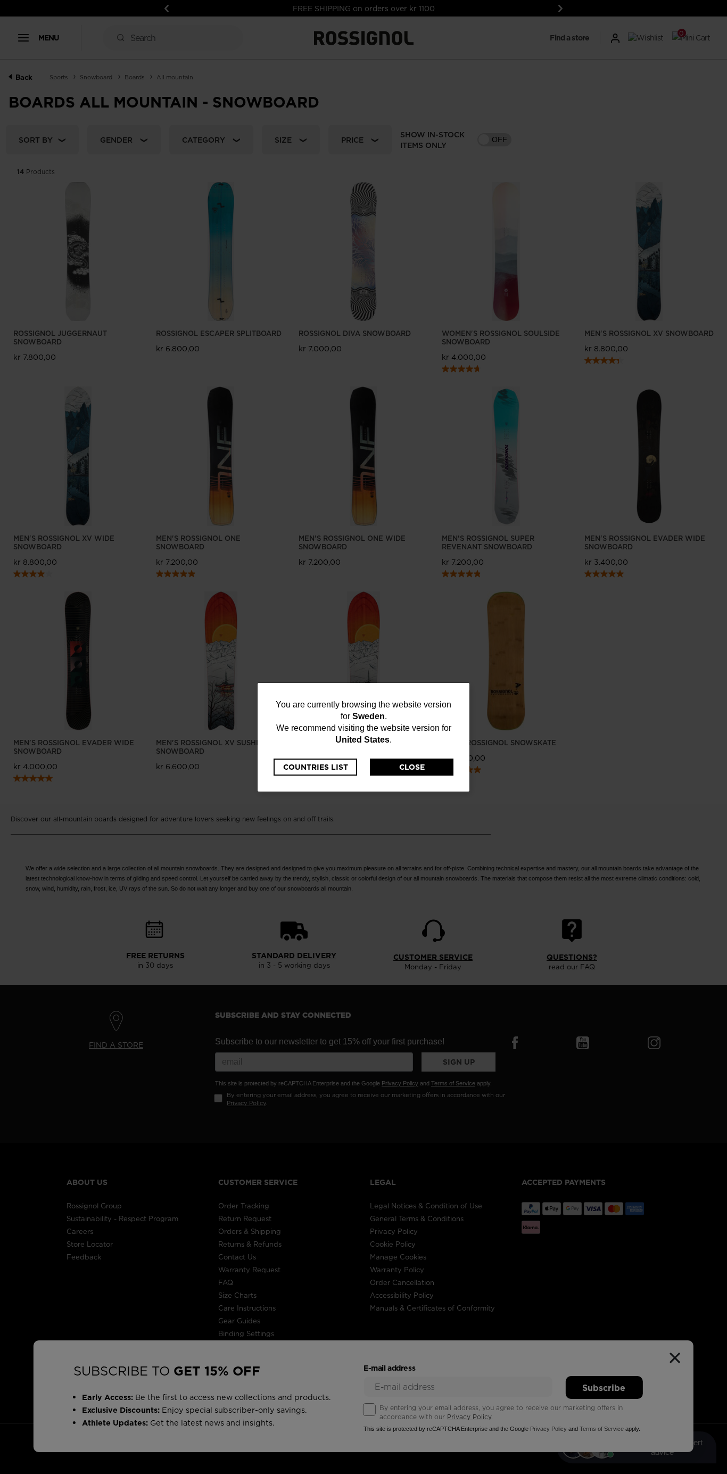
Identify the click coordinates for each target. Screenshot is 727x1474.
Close (412, 767)
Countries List (315, 767)
